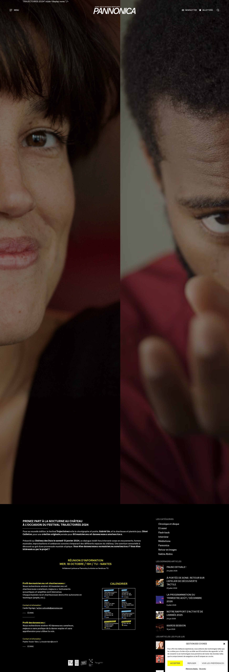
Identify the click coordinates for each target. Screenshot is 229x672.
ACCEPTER (175, 663)
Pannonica (163, 545)
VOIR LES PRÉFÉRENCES (213, 663)
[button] (224, 644)
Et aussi (162, 528)
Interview (163, 536)
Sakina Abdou (165, 553)
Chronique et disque (168, 523)
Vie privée (202, 669)
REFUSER (191, 663)
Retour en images (167, 549)
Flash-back (164, 532)
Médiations (50, 290)
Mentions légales (192, 669)
